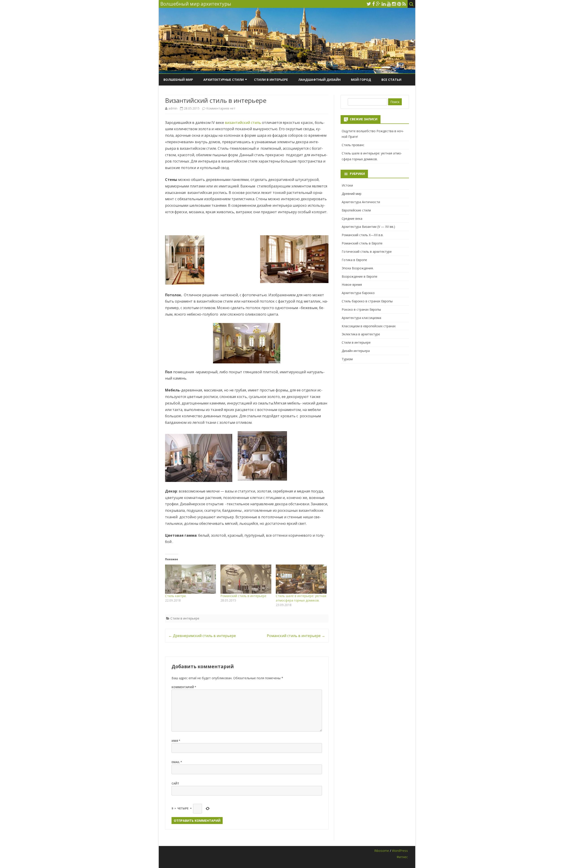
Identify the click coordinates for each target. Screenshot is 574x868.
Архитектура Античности (361, 202)
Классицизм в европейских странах (369, 326)
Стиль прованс (353, 145)
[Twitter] (369, 4)
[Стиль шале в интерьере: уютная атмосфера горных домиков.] (301, 579)
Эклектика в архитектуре (361, 334)
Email (177, 762)
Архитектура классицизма (361, 318)
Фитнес (402, 857)
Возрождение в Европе (359, 276)
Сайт (175, 783)
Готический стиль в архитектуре (367, 251)
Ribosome (381, 850)
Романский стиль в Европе (362, 243)
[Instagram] (394, 4)
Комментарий (184, 687)
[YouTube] (389, 4)
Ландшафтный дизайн (319, 79)
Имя (176, 741)
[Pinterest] (399, 4)
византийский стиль (243, 122)
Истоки (347, 185)
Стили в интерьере (271, 79)
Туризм (347, 359)
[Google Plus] (378, 4)
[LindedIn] (384, 4)
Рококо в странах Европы (361, 309)
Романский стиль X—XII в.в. (362, 235)
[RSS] (404, 4)
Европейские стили (356, 210)
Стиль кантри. (175, 596)
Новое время (352, 284)
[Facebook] (373, 4)
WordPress (400, 850)
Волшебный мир (178, 79)
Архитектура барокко (358, 293)
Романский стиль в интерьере (243, 596)
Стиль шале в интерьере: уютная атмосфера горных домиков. (301, 598)
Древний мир (351, 193)
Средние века (352, 218)
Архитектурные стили (223, 79)
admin (172, 108)
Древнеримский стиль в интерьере (202, 635)
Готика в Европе (354, 260)
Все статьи (391, 79)
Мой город (361, 79)
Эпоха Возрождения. (358, 268)
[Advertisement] (375, 398)
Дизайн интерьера (356, 351)
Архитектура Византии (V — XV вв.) (368, 226)
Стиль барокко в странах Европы (367, 301)
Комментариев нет (220, 108)
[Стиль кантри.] (190, 579)
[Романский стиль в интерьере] (245, 579)
